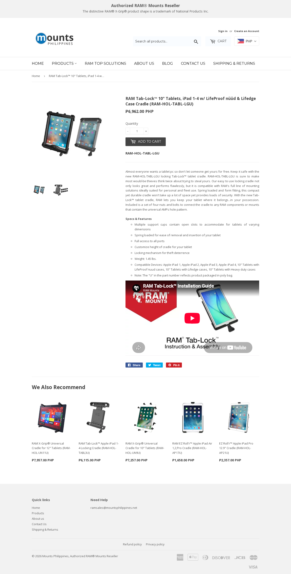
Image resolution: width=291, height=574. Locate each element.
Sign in (223, 31)
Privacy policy (155, 544)
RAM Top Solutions (105, 63)
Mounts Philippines (55, 556)
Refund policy (132, 544)
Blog (167, 63)
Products (63, 63)
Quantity (131, 123)
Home (38, 63)
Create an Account (246, 31)
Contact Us (193, 63)
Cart (221, 41)
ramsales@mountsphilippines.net (113, 508)
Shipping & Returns (234, 63)
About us (38, 519)
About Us (144, 63)
